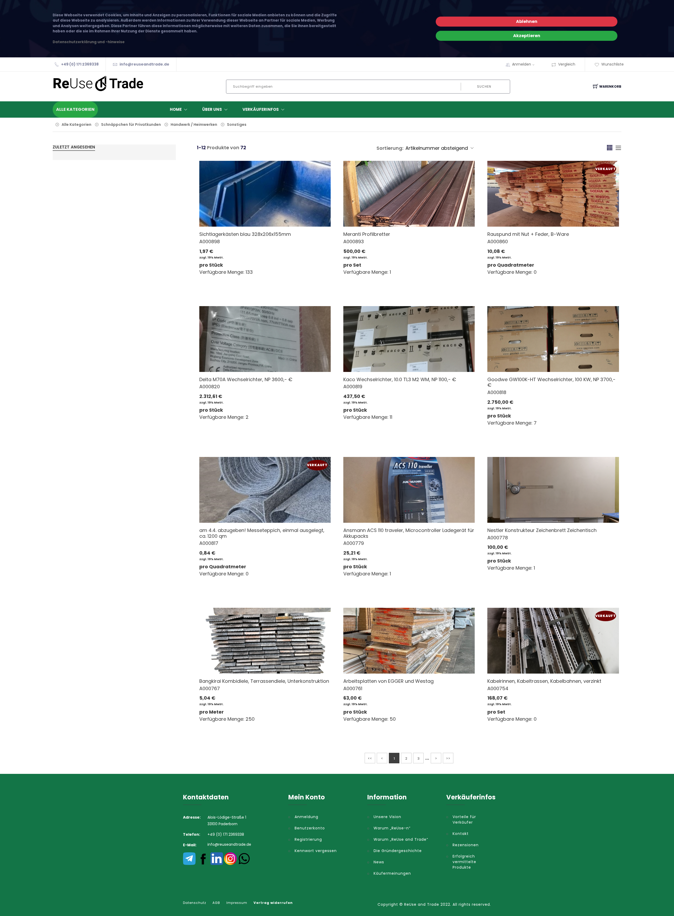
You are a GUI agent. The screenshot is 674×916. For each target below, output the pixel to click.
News (379, 862)
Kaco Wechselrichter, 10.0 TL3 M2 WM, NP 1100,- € (399, 379)
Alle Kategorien (76, 124)
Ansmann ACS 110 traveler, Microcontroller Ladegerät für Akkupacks (408, 533)
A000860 (497, 241)
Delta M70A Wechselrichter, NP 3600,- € (245, 379)
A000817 (208, 543)
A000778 (497, 537)
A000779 (353, 543)
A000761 (352, 688)
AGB (216, 902)
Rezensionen (466, 845)
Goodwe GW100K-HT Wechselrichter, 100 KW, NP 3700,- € (551, 382)
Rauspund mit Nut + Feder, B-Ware (528, 234)
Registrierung (308, 839)
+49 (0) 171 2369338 (80, 64)
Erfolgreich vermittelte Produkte (464, 862)
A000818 (496, 392)
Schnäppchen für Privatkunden (131, 124)
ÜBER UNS (212, 109)
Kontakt (461, 833)
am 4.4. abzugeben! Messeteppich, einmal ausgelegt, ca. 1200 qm (261, 533)
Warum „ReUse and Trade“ (401, 839)
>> (448, 758)
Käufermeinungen (392, 873)
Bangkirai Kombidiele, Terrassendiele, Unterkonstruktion (264, 681)
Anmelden (521, 64)
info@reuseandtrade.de (144, 64)
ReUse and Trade (421, 904)
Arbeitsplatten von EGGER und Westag (388, 681)
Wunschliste (612, 64)
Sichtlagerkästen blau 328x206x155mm (245, 234)
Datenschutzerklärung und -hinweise (89, 41)
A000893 (353, 241)
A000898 (209, 241)
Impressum (236, 902)
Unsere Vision (387, 816)
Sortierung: (389, 148)
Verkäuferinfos (260, 109)
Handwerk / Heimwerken (194, 124)
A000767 (209, 688)
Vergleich (566, 64)
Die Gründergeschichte (398, 850)
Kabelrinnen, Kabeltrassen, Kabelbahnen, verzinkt (544, 681)
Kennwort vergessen (316, 850)
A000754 (497, 688)
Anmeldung (306, 816)
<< (370, 758)
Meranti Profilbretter (366, 234)
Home (176, 109)
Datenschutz (194, 902)
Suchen (484, 86)
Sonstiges (236, 124)
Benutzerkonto (310, 828)
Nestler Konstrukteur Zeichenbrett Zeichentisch (542, 530)
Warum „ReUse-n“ (392, 828)
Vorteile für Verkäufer (464, 819)
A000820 (209, 386)
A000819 (352, 386)
